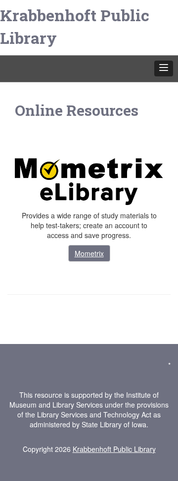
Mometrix (89, 253)
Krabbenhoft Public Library (74, 26)
